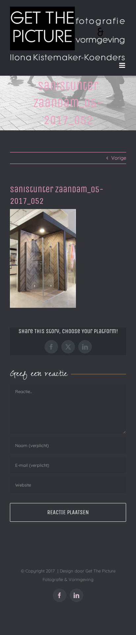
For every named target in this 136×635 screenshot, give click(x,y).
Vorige (118, 158)
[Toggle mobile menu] (122, 65)
